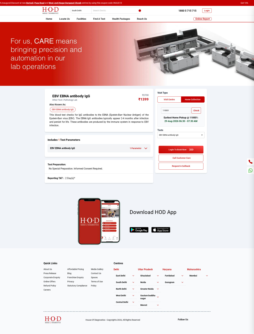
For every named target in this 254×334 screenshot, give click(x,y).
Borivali (30, 3)
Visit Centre (169, 99)
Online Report (202, 18)
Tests (160, 130)
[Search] (140, 10)
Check (196, 110)
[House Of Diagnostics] (53, 319)
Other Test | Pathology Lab (64, 100)
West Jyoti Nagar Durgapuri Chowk (65, 3)
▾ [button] (202, 135)
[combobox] (80, 11)
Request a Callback (181, 166)
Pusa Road (39, 3)
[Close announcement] (251, 3)
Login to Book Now (177, 149)
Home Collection (192, 99)
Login (207, 10)
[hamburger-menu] (50, 97)
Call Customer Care (182, 158)
